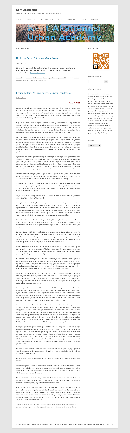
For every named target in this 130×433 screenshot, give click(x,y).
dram (63, 404)
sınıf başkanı (25, 407)
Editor (59, 407)
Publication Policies (47, 19)
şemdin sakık (62, 78)
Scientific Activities (97, 19)
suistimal (32, 407)
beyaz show (51, 404)
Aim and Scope (31, 19)
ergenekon (51, 78)
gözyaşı (18, 407)
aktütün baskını (37, 78)
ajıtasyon (29, 78)
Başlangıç (19, 19)
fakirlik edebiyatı (71, 404)
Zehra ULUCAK (20, 404)
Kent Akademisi (26, 10)
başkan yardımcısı (41, 404)
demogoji (58, 404)
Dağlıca (45, 78)
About (60, 19)
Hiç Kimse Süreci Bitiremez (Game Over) (37, 58)
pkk (56, 78)
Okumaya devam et (37, 73)
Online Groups (108, 424)
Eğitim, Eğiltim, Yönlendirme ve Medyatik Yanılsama (43, 92)
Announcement (72, 19)
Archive (84, 19)
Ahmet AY (19, 78)
